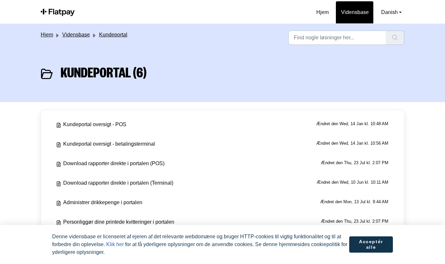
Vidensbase (355, 12)
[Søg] (395, 38)
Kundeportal (113, 34)
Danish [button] (389, 12)
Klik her (115, 244)
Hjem (322, 12)
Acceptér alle (371, 244)
